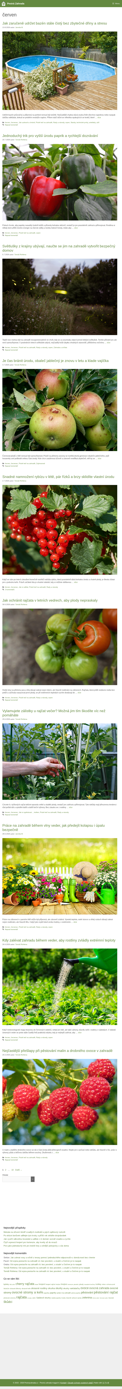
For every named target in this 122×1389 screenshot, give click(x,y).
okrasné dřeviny (15, 1288)
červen (7, 122)
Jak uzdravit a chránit (27, 122)
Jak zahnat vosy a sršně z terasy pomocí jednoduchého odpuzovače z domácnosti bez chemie (52, 1257)
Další (18, 1170)
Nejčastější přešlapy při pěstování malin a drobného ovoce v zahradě (57, 1051)
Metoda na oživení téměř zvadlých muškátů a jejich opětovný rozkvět (34, 1232)
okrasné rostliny (39, 1288)
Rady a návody (58, 122)
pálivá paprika (75, 1293)
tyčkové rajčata (77, 1298)
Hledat (5, 1175)
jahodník (76, 1284)
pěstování (87, 1292)
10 (12, 1170)
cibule (36, 1284)
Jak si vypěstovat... (26, 812)
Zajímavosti (40, 463)
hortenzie (70, 1284)
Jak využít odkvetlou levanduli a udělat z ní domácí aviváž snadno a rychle (37, 1239)
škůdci (8, 1301)
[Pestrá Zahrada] (4, 3)
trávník (68, 1298)
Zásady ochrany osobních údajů (80, 1383)
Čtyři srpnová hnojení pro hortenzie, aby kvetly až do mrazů (30, 1242)
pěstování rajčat (106, 1292)
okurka (51, 1288)
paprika (46, 1293)
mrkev (104, 1284)
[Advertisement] (61, 1203)
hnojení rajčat (50, 1284)
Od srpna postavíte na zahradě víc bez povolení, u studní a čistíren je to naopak (45, 1261)
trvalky (63, 1298)
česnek (111, 1298)
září (98, 122)
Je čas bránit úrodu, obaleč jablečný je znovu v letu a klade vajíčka (55, 361)
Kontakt (63, 1383)
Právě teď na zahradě (44, 122)
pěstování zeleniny (10, 1298)
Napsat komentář (11, 125)
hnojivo (64, 1284)
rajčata (21, 1297)
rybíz (34, 1298)
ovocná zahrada (99, 1288)
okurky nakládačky (71, 1288)
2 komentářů (9, 590)
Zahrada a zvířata (60, 347)
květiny (98, 1284)
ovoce (85, 1288)
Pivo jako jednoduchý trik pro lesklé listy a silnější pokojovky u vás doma (36, 1246)
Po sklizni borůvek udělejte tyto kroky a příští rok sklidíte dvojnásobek (35, 1235)
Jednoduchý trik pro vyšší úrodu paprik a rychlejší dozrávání (50, 136)
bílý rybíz (12, 1284)
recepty (29, 1298)
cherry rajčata (25, 1284)
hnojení (42, 1284)
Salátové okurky (43, 1298)
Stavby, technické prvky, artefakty (83, 122)
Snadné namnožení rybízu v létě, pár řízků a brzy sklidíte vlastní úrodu (58, 477)
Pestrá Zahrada (15, 3)
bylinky (6, 1284)
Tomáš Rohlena (10, 1268)
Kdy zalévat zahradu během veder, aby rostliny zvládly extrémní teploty (58, 940)
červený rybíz (104, 1298)
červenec (14, 122)
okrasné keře (26, 1288)
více (99, 117)
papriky (53, 1293)
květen (36, 812)
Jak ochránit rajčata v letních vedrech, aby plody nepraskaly (50, 600)
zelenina (87, 1297)
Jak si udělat (23, 587)
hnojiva (58, 1284)
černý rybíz (95, 1298)
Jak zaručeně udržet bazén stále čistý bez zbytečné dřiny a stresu (54, 23)
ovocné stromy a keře (27, 1292)
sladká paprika (56, 1298)
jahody (81, 1284)
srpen (67, 122)
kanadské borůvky (89, 1284)
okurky (59, 1288)
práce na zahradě (64, 1293)
